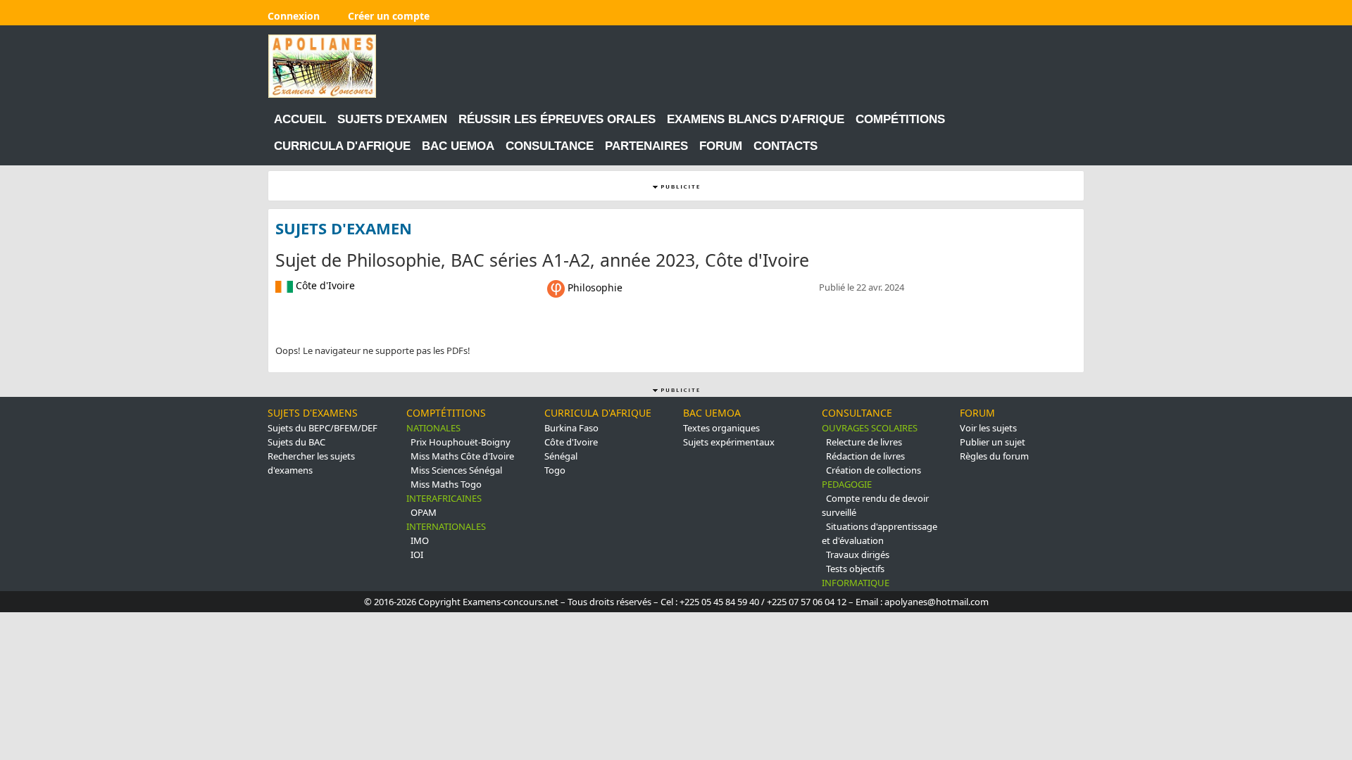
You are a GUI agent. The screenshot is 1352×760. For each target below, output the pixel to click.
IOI (417, 554)
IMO (420, 540)
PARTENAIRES (646, 146)
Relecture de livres (864, 442)
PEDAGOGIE (847, 484)
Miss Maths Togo (446, 484)
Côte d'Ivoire (571, 442)
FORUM (720, 146)
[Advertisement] (827, 66)
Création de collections (873, 470)
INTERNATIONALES (446, 526)
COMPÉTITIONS (900, 119)
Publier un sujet (992, 442)
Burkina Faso (571, 428)
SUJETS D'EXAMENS (313, 412)
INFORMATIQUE (855, 582)
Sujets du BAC (296, 442)
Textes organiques (721, 428)
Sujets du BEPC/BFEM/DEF (322, 428)
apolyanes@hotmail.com (936, 601)
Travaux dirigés (857, 554)
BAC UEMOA (458, 146)
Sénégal (560, 456)
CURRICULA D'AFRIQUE (342, 146)
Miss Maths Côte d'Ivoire (462, 456)
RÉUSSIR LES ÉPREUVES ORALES (557, 119)
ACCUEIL (300, 119)
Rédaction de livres (865, 456)
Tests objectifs (855, 568)
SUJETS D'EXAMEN (392, 119)
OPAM (424, 512)
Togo (554, 470)
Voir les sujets (988, 428)
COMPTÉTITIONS (446, 412)
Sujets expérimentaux (729, 442)
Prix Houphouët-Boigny (461, 442)
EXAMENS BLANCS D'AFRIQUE (755, 119)
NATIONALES (433, 428)
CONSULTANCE (550, 146)
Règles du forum (994, 456)
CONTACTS (785, 146)
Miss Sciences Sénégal (456, 470)
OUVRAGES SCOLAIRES (870, 428)
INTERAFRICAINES (444, 498)
